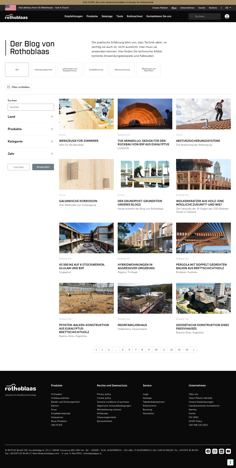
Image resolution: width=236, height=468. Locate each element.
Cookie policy (104, 398)
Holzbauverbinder (60, 398)
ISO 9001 (194, 417)
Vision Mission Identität (200, 398)
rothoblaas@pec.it (92, 453)
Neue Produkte (59, 421)
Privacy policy (104, 394)
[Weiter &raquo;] (194, 350)
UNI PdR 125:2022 (198, 425)
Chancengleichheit (106, 417)
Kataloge (147, 398)
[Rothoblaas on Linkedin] (214, 451)
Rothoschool (149, 406)
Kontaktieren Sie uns (158, 16)
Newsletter (148, 413)
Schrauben (56, 394)
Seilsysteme (57, 417)
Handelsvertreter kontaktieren (204, 406)
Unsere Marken (160, 8)
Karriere (213, 8)
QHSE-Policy (195, 421)
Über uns (193, 394)
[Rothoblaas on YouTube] (228, 451)
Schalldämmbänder (61, 413)
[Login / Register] (227, 16)
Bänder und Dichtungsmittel (65, 402)
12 (171, 350)
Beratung (147, 409)
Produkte (92, 16)
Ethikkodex (102, 413)
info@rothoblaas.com (48, 453)
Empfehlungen (74, 16)
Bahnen (55, 406)
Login (146, 394)
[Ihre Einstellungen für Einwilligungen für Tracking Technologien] (230, 462)
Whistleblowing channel (109, 409)
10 (156, 350)
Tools (119, 16)
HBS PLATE (56, 425)
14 (187, 350)
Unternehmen (187, 8)
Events (201, 8)
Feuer (54, 409)
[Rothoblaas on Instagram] (221, 451)
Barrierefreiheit (104, 421)
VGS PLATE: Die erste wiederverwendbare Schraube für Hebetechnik (118, 2)
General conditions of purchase (113, 402)
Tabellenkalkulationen (154, 402)
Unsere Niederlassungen (201, 402)
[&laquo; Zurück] (96, 350)
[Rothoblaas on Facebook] (208, 451)
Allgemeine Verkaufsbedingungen (114, 406)
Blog (174, 8)
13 (179, 350)
